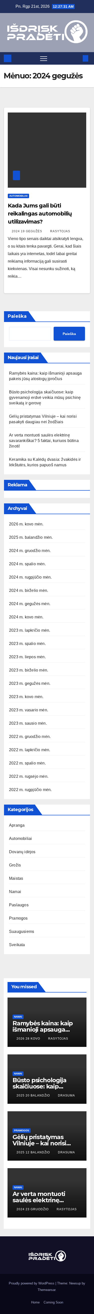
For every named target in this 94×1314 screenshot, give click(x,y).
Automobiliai (18, 195)
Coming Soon (53, 1302)
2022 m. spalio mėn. (27, 763)
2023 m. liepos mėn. (27, 657)
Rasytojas (60, 231)
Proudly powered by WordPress (32, 1283)
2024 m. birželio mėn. (28, 590)
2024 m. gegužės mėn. (29, 604)
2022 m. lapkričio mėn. (29, 750)
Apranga (17, 825)
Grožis (15, 865)
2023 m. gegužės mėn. (29, 683)
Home (35, 1302)
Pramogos (18, 918)
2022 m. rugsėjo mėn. (28, 776)
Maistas (16, 878)
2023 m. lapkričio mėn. (29, 630)
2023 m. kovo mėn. (26, 697)
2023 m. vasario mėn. (28, 710)
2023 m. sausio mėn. (28, 723)
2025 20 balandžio (34, 1095)
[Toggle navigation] (43, 58)
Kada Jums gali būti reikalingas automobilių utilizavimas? (40, 213)
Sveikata (17, 945)
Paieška (17, 316)
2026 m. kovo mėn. (26, 524)
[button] (77, 58)
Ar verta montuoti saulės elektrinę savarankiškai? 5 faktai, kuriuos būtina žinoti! (44, 440)
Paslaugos (19, 905)
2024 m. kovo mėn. (26, 617)
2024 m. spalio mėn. (27, 564)
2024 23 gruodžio (33, 1209)
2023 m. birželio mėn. (28, 670)
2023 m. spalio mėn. (27, 643)
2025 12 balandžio (34, 1152)
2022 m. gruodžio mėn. (30, 736)
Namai (15, 892)
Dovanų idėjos (22, 852)
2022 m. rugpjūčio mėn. (30, 790)
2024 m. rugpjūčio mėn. (30, 577)
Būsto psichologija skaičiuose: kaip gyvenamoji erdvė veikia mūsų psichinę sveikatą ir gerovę (45, 397)
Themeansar (46, 1290)
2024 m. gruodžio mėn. (30, 551)
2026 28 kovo (29, 1038)
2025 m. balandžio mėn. (31, 537)
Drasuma (66, 1095)
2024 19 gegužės (27, 231)
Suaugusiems (21, 931)
